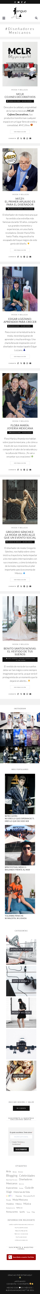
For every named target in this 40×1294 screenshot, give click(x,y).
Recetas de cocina (10, 1208)
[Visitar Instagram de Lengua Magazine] (15, 1)
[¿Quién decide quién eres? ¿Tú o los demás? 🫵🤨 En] (6, 754)
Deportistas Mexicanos (11, 1180)
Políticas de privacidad (21, 1227)
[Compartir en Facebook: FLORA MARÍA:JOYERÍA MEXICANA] (18, 469)
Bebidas (15, 1172)
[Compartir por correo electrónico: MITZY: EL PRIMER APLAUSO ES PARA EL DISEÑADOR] (30, 256)
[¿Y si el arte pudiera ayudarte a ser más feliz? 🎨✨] (33, 720)
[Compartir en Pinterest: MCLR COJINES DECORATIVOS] (24, 138)
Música (27, 1203)
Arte (8, 1171)
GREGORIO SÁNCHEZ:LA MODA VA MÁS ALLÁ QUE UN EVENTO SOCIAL (20, 534)
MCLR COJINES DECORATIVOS (20, 95)
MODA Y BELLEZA (19, 90)
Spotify (22, 1212)
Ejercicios (21, 1184)
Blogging (11, 1175)
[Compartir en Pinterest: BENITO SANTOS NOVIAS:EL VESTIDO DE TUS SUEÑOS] (24, 693)
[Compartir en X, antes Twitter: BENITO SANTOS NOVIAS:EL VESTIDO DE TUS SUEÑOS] (21, 693)
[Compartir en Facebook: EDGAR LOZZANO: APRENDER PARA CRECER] (18, 363)
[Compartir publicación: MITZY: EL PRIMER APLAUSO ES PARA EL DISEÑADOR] (27, 256)
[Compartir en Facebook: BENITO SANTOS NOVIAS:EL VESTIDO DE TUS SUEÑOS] (18, 693)
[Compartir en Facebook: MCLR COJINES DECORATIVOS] (18, 138)
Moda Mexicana (20, 1199)
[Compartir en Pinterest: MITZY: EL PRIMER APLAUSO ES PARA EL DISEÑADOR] (24, 256)
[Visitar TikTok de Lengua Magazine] (25, 1)
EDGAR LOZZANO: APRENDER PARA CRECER (20, 320)
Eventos (21, 1188)
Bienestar (20, 1172)
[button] (4, 18)
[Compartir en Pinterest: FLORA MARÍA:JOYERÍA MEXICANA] (24, 469)
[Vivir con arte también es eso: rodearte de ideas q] (6, 720)
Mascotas (19, 1196)
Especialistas (12, 1188)
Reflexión (19, 1208)
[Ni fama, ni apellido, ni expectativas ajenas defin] (33, 754)
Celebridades (27, 1175)
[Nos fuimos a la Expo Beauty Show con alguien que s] (33, 737)
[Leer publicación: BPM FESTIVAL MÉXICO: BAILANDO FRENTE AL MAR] (20, 845)
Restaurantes (12, 1211)
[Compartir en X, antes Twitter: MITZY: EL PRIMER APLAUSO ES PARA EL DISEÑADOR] (21, 256)
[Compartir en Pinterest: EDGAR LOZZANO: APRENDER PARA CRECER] (24, 363)
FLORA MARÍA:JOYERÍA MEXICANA (20, 427)
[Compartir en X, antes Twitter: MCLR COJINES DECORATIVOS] (21, 138)
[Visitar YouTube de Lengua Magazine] (18, 1)
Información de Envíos (21, 1240)
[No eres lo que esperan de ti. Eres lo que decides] (20, 754)
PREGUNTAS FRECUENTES (21, 1231)
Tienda (28, 1212)
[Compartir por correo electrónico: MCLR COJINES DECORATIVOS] (30, 138)
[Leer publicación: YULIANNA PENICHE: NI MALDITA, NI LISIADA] (20, 894)
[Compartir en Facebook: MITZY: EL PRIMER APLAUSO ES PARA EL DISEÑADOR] (18, 256)
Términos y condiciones (21, 1234)
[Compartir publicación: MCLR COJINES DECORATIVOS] (27, 138)
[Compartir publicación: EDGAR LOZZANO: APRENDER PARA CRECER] (27, 363)
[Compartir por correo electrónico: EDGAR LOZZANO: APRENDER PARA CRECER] (30, 363)
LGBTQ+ (10, 1195)
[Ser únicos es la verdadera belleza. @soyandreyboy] (20, 737)
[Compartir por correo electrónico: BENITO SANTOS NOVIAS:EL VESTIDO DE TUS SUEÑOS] (30, 693)
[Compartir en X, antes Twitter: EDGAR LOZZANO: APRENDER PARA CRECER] (21, 363)
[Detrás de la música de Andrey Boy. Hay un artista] (6, 737)
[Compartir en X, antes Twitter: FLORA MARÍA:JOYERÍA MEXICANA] (21, 469)
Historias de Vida (22, 1191)
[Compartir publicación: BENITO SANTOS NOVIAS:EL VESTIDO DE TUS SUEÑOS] (27, 693)
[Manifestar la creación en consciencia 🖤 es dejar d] (20, 720)
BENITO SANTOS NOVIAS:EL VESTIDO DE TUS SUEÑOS (20, 651)
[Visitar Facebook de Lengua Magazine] (21, 1)
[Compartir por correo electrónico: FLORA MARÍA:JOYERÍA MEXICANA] (30, 469)
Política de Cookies (21, 1237)
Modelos (10, 1203)
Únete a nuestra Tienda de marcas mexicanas (21, 1224)
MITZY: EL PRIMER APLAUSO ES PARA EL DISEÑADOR (20, 201)
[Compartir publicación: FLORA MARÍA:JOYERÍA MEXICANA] (27, 469)
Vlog (33, 1212)
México (18, 1203)
